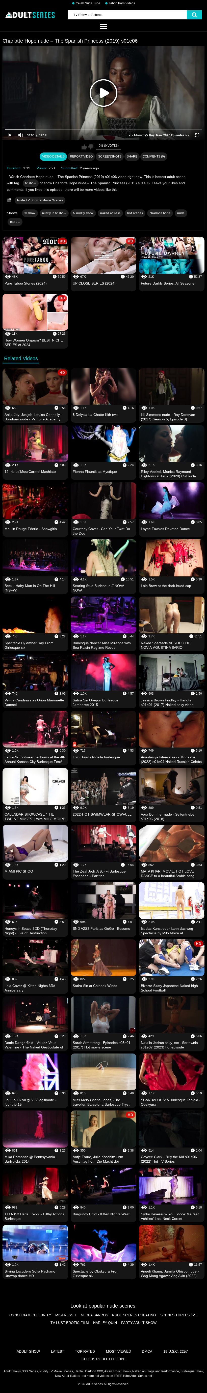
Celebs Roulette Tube (103, 1359)
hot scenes (135, 213)
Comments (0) (154, 156)
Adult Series (94, 1384)
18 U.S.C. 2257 (175, 1351)
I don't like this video (90, 146)
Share (132, 156)
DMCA (147, 1351)
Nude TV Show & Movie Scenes (40, 200)
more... (15, 222)
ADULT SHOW (28, 1351)
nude (181, 213)
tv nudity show (83, 213)
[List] (103, 27)
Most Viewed (118, 1351)
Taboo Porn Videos (122, 3)
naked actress (110, 213)
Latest (57, 1351)
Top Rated (85, 1351)
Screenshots (109, 156)
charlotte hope (160, 213)
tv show (30, 183)
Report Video (81, 156)
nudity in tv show (54, 213)
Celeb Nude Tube (88, 3)
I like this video (84, 146)
